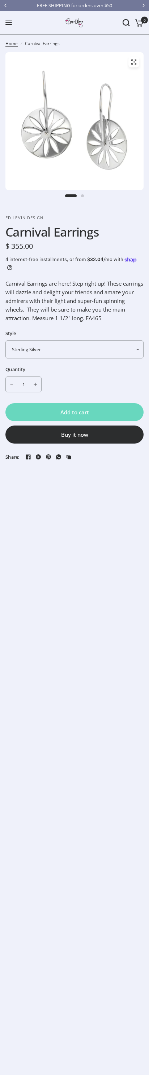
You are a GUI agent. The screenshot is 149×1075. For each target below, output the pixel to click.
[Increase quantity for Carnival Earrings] (35, 384)
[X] (38, 457)
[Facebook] (28, 457)
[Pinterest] (48, 457)
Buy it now (74, 434)
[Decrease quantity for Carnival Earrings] (11, 384)
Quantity (15, 369)
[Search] (126, 23)
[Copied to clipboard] (68, 457)
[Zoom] (133, 62)
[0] (138, 23)
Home (11, 43)
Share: (12, 457)
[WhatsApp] (58, 457)
